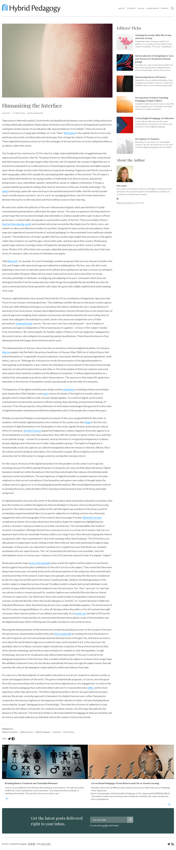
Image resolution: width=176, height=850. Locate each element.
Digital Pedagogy (42, 732)
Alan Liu (6, 352)
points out (80, 613)
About (122, 8)
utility (90, 687)
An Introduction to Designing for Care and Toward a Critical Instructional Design (154, 58)
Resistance (69, 133)
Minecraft (12, 261)
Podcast (131, 8)
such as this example (39, 563)
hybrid (5, 191)
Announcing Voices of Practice (150, 77)
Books (141, 8)
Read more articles (125, 203)
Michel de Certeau (92, 517)
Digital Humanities (35, 113)
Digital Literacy (26, 732)
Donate (165, 8)
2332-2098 (45, 844)
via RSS (105, 825)
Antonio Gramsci (32, 430)
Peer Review (68, 732)
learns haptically (63, 633)
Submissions (153, 8)
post (46, 393)
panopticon (69, 389)
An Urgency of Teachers (147, 138)
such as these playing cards (16, 224)
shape (88, 422)
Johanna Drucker (24, 323)
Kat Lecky (6, 113)
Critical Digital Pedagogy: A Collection (154, 118)
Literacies (57, 732)
